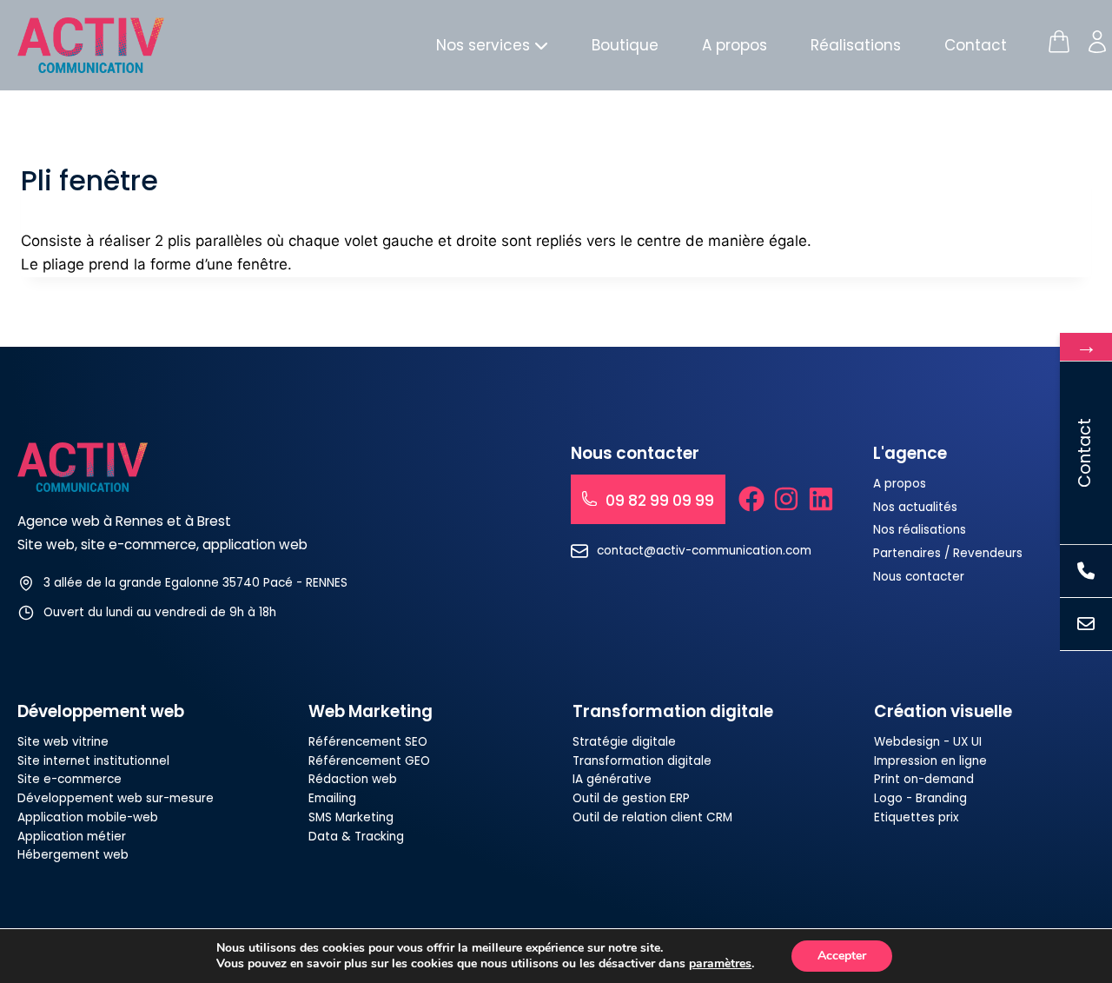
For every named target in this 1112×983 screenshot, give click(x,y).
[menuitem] (492, 45)
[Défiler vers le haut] (1065, 908)
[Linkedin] (821, 499)
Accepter (841, 955)
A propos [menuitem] (734, 45)
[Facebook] (751, 499)
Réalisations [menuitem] (856, 45)
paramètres (720, 964)
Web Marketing (370, 711)
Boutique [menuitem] (625, 45)
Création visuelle (943, 711)
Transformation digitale (673, 711)
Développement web (100, 711)
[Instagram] (786, 499)
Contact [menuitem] (975, 45)
